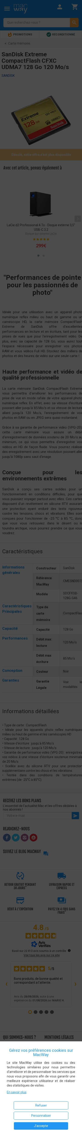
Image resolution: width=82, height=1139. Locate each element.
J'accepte (41, 1126)
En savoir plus (16, 1092)
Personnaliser (41, 1115)
